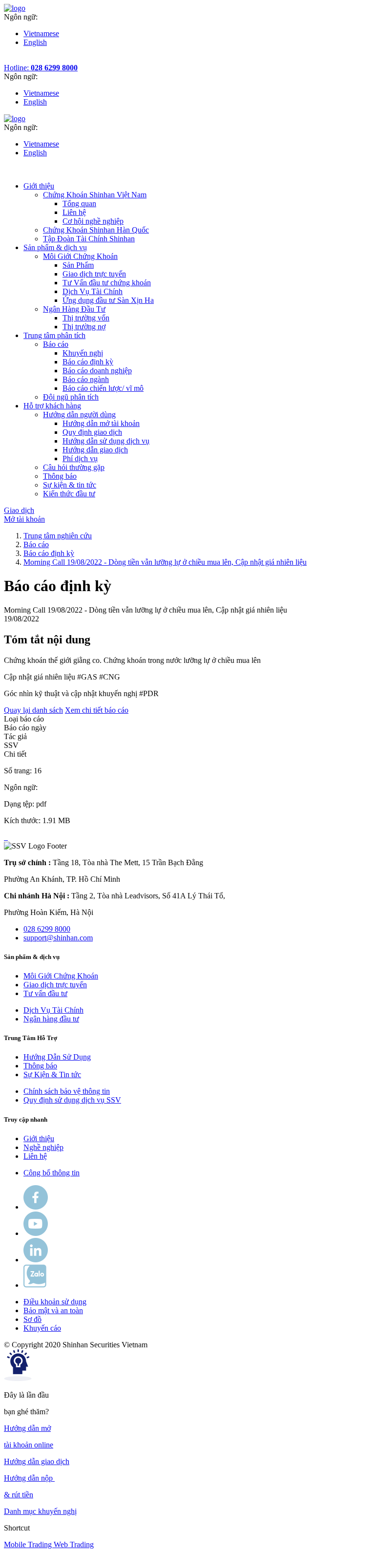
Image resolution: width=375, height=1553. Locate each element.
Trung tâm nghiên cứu (57, 536)
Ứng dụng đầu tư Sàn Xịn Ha (108, 300)
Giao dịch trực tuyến (94, 274)
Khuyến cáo (42, 1328)
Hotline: (41, 68)
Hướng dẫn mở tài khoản (101, 423)
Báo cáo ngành (85, 379)
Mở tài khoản (24, 519)
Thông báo (40, 1066)
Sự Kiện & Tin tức (52, 1074)
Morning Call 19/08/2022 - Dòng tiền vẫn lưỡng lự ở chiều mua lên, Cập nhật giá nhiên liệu (165, 562)
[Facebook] (35, 1207)
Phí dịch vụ (80, 458)
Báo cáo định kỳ (87, 362)
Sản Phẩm (78, 265)
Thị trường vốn (85, 318)
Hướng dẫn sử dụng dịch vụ (105, 441)
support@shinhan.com (58, 938)
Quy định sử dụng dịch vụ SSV (72, 1100)
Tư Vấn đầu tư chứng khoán (106, 282)
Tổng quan (79, 203)
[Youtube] (35, 1233)
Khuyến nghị (82, 353)
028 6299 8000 (46, 929)
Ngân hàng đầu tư (51, 1019)
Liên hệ (74, 212)
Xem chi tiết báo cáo (96, 710)
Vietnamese (41, 33)
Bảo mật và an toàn (53, 1310)
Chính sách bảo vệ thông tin (66, 1091)
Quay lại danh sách (33, 710)
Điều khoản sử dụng (54, 1302)
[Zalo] (34, 1285)
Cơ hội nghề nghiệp (93, 221)
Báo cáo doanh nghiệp (97, 370)
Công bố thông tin (51, 1173)
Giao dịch (19, 510)
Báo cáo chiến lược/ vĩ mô (103, 388)
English (35, 42)
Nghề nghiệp (43, 1147)
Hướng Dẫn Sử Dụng (57, 1057)
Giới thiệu (38, 1138)
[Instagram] (35, 1259)
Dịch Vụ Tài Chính (92, 291)
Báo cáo (36, 544)
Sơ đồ (32, 1319)
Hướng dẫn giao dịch (95, 450)
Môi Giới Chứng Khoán (60, 976)
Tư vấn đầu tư (45, 993)
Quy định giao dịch (92, 432)
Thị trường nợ (83, 326)
